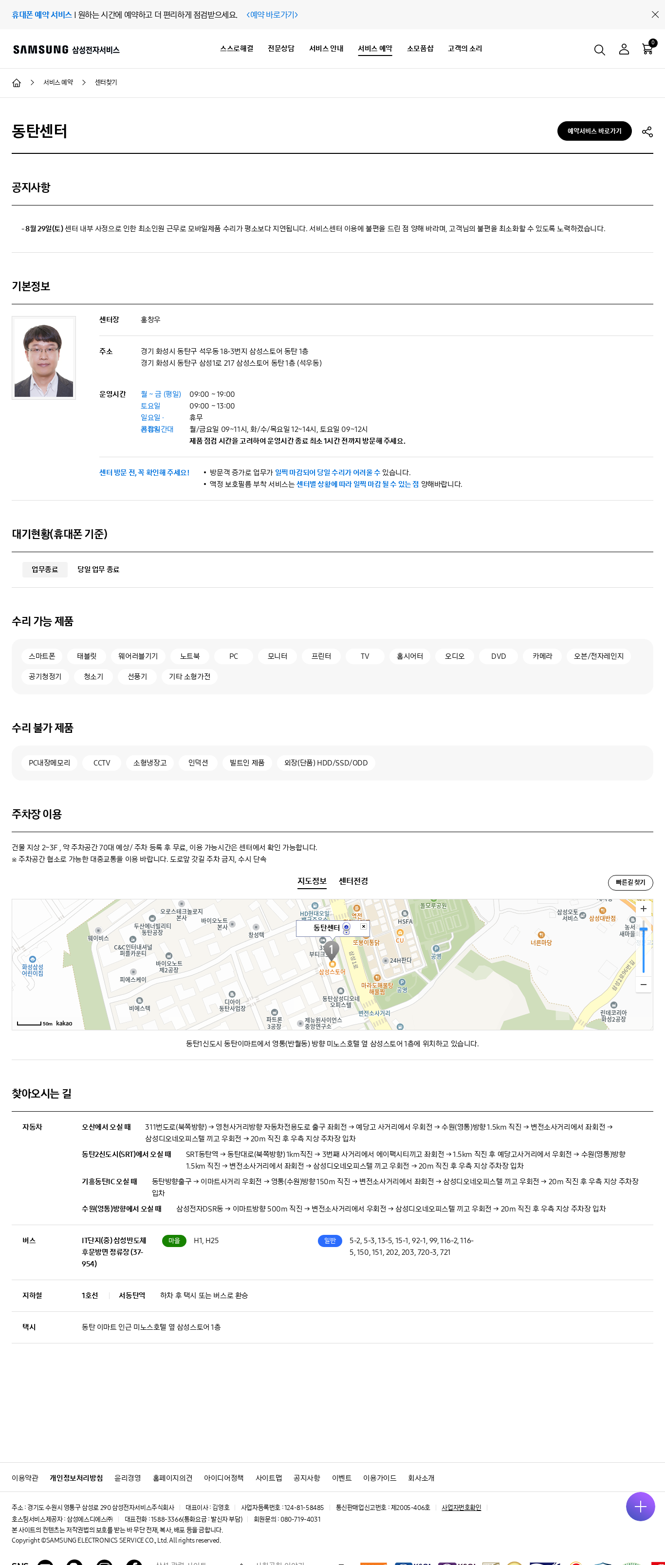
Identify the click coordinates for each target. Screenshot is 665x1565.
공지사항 (307, 1478)
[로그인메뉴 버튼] (624, 50)
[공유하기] (647, 131)
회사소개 (421, 1478)
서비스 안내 (326, 48)
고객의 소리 (465, 48)
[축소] (643, 984)
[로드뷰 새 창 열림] (346, 927)
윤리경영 (127, 1478)
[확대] (643, 909)
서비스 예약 (375, 48)
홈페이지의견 (173, 1478)
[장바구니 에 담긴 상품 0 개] (647, 49)
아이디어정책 (224, 1478)
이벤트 (342, 1478)
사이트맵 (269, 1478)
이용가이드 (379, 1478)
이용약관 (25, 1478)
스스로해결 (236, 48)
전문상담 (281, 48)
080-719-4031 (300, 1519)
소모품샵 (420, 48)
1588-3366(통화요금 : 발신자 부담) (196, 1519)
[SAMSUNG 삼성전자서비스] (66, 49)
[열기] (640, 1506)
